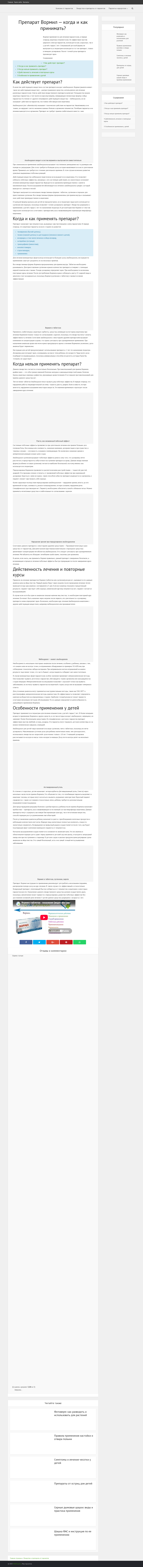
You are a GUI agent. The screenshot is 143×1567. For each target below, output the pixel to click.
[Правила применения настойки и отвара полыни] (110, 48)
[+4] (55, 1257)
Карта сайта (18, 2)
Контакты (26, 2)
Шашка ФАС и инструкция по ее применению (72, 1533)
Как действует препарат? (54, 63)
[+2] (55, 1085)
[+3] (55, 1171)
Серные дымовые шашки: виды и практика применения (73, 1509)
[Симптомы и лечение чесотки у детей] (110, 58)
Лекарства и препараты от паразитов (90, 8)
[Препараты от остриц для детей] (110, 67)
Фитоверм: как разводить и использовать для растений (70, 1413)
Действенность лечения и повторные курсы (35, 72)
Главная (10, 2)
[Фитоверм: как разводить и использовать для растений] (110, 36)
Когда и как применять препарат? (31, 66)
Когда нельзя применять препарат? (32, 69)
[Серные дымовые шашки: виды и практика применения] (110, 77)
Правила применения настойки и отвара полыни (73, 1437)
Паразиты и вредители (117, 8)
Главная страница (16, 1558)
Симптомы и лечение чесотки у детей (72, 1461)
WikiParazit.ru (17, 1564)
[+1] (55, 1000)
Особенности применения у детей (31, 75)
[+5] (55, 1342)
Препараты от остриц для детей (73, 1483)
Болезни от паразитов (64, 8)
